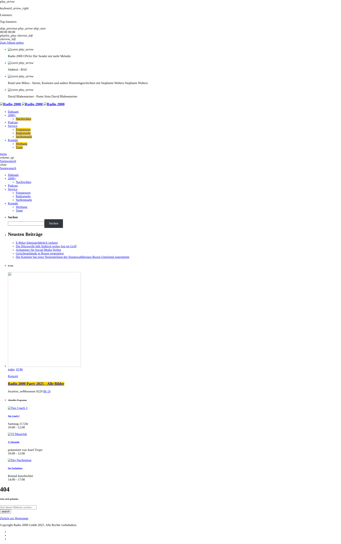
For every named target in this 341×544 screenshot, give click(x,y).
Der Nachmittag (15, 468)
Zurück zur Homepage (14, 518)
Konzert (13, 376)
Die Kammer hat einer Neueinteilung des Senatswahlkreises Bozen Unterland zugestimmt (72, 257)
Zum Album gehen (12, 42)
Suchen (13, 217)
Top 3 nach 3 (13, 416)
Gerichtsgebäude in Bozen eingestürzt (40, 253)
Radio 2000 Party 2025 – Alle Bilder (36, 384)
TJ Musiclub (13, 442)
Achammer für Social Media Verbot (38, 250)
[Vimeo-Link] (32, 104)
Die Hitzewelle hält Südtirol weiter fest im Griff (46, 246)
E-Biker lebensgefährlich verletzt (37, 243)
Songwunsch (8, 161)
